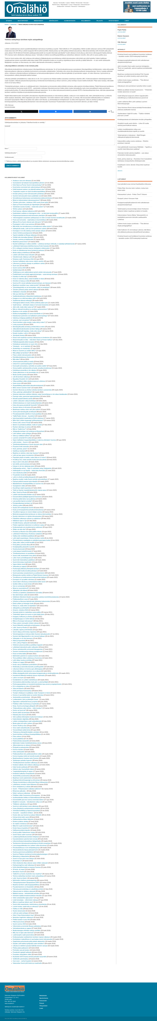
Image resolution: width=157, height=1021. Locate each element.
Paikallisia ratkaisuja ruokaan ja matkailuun (27, 518)
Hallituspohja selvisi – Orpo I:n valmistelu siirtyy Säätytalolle (32, 468)
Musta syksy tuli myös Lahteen (22, 723)
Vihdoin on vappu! (18, 662)
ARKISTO (120, 170)
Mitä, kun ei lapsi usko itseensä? (23, 932)
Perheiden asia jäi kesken (21, 950)
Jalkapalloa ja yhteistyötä (21, 608)
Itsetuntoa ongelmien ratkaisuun (23, 917)
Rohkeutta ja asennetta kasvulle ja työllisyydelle (28, 666)
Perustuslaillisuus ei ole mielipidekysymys (26, 847)
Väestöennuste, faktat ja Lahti (22, 257)
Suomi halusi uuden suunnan (22, 834)
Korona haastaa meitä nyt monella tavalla (26, 756)
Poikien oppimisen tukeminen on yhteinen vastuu (28, 525)
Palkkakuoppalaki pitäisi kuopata (23, 342)
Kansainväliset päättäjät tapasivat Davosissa (27, 496)
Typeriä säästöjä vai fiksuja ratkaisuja (25, 235)
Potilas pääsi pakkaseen (21, 948)
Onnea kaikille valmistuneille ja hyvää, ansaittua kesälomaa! (32, 368)
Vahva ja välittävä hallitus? (21, 435)
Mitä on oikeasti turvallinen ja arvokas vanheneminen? (30, 309)
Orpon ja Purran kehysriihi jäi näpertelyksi (26, 204)
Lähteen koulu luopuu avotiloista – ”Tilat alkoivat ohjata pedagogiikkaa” (133, 81)
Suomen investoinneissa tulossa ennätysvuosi (28, 651)
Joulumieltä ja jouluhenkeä (22, 697)
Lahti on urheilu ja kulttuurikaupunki (24, 477)
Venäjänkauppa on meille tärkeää (23, 619)
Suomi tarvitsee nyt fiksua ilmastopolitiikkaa (27, 734)
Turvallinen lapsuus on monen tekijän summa (27, 512)
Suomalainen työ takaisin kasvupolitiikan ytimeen (28, 183)
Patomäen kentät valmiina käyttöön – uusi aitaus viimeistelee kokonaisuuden (133, 154)
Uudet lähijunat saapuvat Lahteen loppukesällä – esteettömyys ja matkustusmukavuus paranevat (133, 97)
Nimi (7, 148)
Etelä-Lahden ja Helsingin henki (23, 603)
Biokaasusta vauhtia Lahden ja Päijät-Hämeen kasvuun (31, 575)
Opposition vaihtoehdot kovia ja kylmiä (25, 701)
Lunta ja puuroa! (18, 324)
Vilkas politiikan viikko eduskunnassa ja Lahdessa (29, 381)
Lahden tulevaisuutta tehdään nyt (23, 494)
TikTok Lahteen (18, 209)
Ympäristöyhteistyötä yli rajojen (23, 771)
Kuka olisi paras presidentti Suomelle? (25, 405)
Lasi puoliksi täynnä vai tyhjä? (22, 501)
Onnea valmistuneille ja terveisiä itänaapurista (27, 649)
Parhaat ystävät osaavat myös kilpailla (25, 481)
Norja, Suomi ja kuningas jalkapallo (24, 706)
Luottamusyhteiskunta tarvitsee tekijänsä (26, 837)
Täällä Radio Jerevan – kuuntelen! (24, 416)
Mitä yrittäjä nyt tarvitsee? (21, 353)
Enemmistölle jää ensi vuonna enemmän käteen (28, 799)
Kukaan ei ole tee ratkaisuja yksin (23, 466)
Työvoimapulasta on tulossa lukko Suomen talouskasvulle (31, 634)
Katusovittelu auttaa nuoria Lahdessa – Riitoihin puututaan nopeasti (133, 142)
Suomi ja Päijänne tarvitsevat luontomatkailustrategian (30, 854)
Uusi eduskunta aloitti (20, 472)
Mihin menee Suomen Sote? (22, 387)
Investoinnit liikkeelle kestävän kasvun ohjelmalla (28, 675)
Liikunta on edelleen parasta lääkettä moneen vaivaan (30, 946)
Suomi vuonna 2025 (19, 268)
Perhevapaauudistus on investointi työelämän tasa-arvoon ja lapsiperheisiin (37, 684)
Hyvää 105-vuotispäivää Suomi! (23, 507)
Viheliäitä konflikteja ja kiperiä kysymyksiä (26, 810)
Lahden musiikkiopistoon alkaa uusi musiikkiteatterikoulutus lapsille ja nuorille (131, 130)
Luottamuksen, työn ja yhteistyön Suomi (26, 699)
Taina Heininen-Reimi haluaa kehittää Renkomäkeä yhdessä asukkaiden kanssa (134, 108)
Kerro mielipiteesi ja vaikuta (22, 786)
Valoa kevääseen (18, 688)
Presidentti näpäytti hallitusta (22, 952)
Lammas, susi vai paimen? (21, 320)
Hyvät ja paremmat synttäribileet (23, 852)
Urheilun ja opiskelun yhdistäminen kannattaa (27, 592)
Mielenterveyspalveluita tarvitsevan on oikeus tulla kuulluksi (32, 514)
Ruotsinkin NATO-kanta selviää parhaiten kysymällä (29, 956)
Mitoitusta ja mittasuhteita (21, 856)
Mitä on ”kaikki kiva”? (19, 429)
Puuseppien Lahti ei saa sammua (23, 224)
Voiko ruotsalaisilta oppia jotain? (23, 898)
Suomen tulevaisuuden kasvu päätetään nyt (27, 196)
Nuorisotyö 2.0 (17, 861)
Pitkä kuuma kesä (18, 922)
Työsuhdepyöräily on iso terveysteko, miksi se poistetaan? (31, 287)
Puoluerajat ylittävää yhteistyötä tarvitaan (26, 568)
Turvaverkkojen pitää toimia (21, 730)
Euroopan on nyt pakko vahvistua (23, 579)
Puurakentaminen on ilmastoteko (23, 887)
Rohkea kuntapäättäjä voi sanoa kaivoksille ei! (28, 313)
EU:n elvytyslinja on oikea (21, 686)
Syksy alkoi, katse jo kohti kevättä (23, 542)
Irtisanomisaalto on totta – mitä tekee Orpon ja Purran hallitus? (33, 340)
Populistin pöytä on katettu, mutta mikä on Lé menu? (29, 457)
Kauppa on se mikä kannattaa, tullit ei (25, 298)
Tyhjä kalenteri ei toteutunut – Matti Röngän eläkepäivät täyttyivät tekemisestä (131, 136)
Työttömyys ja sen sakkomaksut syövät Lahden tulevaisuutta (32, 272)
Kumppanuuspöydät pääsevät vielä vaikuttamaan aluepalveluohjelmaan (133, 61)
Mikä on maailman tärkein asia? (23, 902)
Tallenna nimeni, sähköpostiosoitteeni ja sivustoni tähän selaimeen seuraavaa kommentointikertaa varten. (40, 161)
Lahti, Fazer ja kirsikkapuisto (22, 558)
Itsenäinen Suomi (18, 871)
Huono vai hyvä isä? (19, 710)
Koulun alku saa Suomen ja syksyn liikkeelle (27, 815)
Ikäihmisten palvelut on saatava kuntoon (26, 656)
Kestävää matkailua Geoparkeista (23, 773)
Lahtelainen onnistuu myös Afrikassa (24, 784)
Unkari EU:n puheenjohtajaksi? (23, 363)
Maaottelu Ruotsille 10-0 (20, 379)
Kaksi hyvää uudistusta (20, 767)
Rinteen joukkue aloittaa (20, 821)
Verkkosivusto (9, 157)
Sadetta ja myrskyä (19, 451)
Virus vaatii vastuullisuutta (21, 728)
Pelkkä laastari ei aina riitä (21, 919)
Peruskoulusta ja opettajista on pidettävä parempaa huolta (31, 540)
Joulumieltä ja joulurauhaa (21, 775)
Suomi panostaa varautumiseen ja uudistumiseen (29, 573)
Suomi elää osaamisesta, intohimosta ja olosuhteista (30, 904)
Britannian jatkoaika (19, 791)
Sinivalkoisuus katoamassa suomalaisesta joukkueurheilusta (32, 198)
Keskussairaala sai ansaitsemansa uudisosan (27, 527)
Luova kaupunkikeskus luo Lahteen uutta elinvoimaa (30, 845)
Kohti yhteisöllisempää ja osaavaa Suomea (27, 867)
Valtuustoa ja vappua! (20, 566)
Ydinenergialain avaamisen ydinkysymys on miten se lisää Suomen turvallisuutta (39, 217)
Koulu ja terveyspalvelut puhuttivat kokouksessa (28, 510)
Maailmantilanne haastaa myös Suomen (26, 758)
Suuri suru (16, 265)
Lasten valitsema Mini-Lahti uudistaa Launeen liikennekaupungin (132, 102)
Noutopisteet (23, 20)
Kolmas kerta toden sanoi (21, 817)
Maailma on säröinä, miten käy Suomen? (26, 453)
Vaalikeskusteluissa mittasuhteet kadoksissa (27, 296)
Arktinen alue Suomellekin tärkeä (23, 769)
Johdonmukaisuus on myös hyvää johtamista (27, 403)
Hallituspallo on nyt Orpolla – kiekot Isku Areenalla (29, 470)
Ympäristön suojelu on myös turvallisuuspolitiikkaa (29, 191)
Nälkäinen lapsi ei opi (20, 520)
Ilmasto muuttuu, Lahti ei (20, 333)
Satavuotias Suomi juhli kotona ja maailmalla (27, 963)
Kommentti (8, 126)
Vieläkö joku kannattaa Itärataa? (23, 237)
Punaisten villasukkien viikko (22, 954)
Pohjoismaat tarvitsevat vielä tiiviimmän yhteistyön (29, 215)
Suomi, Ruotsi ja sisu (19, 725)
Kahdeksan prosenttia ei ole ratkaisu (24, 370)
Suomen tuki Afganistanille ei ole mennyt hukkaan (29, 636)
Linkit (127, 20)
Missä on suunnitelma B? (21, 588)
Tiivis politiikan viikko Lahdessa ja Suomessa (27, 658)
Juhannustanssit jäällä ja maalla (23, 361)
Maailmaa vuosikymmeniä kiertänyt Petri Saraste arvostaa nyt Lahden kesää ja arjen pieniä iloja (133, 75)
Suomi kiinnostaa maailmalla (22, 562)
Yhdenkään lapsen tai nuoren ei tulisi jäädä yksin (28, 614)
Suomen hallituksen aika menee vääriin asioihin (28, 261)
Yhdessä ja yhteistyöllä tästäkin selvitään (26, 732)
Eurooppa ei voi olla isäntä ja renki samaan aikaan (29, 231)
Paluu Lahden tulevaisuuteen (22, 355)
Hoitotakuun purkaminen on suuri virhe (25, 344)
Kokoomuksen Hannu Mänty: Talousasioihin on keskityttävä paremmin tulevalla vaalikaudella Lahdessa (133, 217)
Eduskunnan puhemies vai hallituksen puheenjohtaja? (30, 316)
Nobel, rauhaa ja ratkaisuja (22, 793)
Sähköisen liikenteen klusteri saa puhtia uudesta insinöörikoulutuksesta (36, 597)
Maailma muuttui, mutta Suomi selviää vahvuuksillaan (30, 479)
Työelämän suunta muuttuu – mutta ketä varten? (28, 207)
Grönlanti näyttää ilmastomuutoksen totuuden (27, 895)
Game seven (17, 383)
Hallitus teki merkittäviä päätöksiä (23, 536)
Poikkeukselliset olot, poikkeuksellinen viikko (27, 754)
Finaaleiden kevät (18, 475)
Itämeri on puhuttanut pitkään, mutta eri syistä (27, 425)
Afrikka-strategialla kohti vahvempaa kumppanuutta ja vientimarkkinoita (35, 673)
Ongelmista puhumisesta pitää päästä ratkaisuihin (29, 941)
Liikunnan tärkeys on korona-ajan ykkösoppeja (28, 669)
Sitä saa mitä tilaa (18, 294)
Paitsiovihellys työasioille (21, 741)
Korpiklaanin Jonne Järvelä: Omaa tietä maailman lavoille (134, 166)
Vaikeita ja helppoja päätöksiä (22, 318)
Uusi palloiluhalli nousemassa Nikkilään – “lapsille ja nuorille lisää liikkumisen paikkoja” (135, 148)
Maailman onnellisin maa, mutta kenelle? (26, 285)
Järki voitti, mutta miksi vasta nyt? (23, 307)
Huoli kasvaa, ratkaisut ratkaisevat (24, 211)
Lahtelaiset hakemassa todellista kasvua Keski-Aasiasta (31, 246)
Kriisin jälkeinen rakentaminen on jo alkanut (27, 671)
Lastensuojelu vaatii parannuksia (23, 935)
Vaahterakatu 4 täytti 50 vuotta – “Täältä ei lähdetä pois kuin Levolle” (134, 114)
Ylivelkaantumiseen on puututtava (24, 553)
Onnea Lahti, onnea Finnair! (22, 422)
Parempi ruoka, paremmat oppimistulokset (26, 396)
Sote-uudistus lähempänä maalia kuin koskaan (28, 717)
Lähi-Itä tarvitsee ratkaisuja (21, 377)
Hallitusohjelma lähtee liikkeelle (23, 819)
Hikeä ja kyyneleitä (19, 640)
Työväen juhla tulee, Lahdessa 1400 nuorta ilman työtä (30, 202)
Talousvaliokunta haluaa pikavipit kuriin (25, 850)
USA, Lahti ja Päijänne (20, 643)
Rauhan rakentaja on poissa (22, 427)
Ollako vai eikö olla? (19, 529)
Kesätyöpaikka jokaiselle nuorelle (23, 547)
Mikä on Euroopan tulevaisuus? (23, 621)
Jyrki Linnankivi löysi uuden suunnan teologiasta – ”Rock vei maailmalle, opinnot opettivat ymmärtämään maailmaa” (135, 68)
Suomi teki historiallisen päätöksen (24, 560)
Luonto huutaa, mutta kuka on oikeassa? (26, 906)
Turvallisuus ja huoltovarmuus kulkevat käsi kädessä (30, 577)
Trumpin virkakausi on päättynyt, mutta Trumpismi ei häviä (31, 693)
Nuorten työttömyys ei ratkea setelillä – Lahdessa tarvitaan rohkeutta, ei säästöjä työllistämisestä (44, 244)
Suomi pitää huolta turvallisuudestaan (25, 571)
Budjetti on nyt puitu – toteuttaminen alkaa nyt (27, 802)
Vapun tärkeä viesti (19, 564)
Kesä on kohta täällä (19, 653)
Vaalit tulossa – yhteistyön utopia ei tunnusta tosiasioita (30, 305)
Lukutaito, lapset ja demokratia (22, 629)
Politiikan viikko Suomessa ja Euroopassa (27, 795)
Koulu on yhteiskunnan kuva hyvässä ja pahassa (28, 250)
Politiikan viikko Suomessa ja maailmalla (26, 704)
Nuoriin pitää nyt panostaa (21, 712)
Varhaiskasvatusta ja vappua (22, 928)
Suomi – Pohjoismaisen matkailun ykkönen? (27, 789)
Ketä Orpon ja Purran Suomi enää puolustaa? (27, 185)
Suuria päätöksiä (18, 738)
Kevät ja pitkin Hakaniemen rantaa (24, 832)
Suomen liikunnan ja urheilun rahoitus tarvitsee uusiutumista (32, 390)
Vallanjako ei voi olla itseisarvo (23, 638)
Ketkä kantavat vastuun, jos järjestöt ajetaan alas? (29, 189)
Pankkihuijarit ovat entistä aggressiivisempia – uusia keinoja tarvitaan (35, 274)
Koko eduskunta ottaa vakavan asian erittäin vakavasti (30, 863)
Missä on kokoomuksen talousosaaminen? (26, 200)
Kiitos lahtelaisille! (18, 752)
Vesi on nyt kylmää (19, 586)
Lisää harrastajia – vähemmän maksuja (25, 900)
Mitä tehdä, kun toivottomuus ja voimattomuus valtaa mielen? (32, 226)
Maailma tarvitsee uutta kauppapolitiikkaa (26, 884)
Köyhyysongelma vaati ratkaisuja (23, 865)
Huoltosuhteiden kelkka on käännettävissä (26, 797)
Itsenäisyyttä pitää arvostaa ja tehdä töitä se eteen (29, 326)
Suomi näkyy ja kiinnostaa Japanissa (25, 632)
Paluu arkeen (17, 736)
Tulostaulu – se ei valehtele (21, 346)
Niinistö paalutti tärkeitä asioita (22, 398)
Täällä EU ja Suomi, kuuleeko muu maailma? (27, 874)
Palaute (99, 20)
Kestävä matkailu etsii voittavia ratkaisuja (26, 765)
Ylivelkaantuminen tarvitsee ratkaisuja (25, 762)
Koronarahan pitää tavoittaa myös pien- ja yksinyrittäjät (30, 682)
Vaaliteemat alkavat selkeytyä (22, 300)
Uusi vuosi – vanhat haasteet (22, 961)
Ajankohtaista (69, 20)
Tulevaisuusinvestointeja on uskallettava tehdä (28, 889)
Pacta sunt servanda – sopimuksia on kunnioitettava (29, 220)
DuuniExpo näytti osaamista (22, 488)
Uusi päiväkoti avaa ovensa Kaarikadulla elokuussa (134, 184)
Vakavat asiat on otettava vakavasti (24, 891)
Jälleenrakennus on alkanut (22, 745)
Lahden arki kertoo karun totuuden (24, 254)
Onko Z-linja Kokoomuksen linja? (23, 915)
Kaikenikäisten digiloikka (21, 719)
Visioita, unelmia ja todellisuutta (23, 239)
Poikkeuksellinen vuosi (20, 599)
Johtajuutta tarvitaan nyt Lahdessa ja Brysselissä (28, 431)
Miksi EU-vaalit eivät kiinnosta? (23, 826)
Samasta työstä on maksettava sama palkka (27, 612)
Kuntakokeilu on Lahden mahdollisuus (25, 680)
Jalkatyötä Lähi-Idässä (20, 590)
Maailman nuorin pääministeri (22, 778)
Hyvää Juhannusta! (19, 911)
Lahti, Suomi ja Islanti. (20, 878)
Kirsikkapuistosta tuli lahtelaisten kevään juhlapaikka (135, 119)
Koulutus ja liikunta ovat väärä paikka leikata (27, 531)
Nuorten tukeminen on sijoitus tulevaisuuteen (27, 516)
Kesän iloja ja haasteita (20, 828)
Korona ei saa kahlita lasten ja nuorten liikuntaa (28, 695)
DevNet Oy (24, 1018)
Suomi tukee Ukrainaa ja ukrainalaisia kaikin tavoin (29, 581)
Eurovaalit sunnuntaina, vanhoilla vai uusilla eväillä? (30, 366)
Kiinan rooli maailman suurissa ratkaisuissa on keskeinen (31, 337)
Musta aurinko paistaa (20, 374)
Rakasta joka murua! (19, 714)
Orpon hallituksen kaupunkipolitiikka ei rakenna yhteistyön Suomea (34, 440)
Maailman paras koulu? (20, 241)
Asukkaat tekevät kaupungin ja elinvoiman (26, 780)
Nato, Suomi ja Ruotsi (20, 492)
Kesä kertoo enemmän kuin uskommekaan (26, 187)
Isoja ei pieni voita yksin (20, 462)
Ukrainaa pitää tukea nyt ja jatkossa (24, 499)
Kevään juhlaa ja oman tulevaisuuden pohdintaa (28, 193)
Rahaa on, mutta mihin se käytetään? (25, 605)
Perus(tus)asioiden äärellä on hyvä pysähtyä (27, 414)
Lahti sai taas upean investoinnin (23, 455)
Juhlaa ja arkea (18, 505)
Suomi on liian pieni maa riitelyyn (23, 858)
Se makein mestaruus (20, 823)
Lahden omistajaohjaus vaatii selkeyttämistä (27, 721)
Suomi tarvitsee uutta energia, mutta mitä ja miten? (29, 322)
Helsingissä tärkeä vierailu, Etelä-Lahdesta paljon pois (30, 302)
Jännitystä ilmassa (19, 335)
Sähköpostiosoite (11, 153)
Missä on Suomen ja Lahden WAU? (24, 350)
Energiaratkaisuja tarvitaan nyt (22, 503)
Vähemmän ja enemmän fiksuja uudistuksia (27, 926)
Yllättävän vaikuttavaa (20, 804)
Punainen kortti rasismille (21, 446)
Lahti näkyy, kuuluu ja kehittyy (22, 660)
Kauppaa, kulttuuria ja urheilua (22, 616)
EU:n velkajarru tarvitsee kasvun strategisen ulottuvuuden (31, 248)
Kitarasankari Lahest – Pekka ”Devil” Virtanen (132, 194)
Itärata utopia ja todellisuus (21, 252)
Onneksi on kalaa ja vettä (21, 281)
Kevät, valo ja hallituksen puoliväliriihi (25, 664)
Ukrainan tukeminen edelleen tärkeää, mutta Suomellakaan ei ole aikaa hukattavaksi (40, 394)
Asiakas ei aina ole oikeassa (22, 180)
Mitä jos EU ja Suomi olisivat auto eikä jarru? (27, 222)
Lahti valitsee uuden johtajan (22, 433)
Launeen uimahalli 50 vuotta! (22, 438)
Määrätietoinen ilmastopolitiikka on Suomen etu (28, 483)
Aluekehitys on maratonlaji (21, 348)
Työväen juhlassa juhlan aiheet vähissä (25, 289)
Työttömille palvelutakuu (20, 959)
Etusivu (9, 20)
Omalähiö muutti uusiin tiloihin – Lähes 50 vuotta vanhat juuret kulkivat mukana (133, 124)
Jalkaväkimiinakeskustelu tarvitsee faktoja (26, 329)
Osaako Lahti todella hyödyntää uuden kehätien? (28, 943)
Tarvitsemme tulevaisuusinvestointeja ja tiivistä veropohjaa (31, 843)
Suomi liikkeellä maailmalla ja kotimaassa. (26, 625)
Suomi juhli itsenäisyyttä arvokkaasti (24, 411)
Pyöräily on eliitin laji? (20, 276)
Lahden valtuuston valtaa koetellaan (24, 401)
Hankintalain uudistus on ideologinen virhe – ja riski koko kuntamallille (35, 213)
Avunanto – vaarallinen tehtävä (23, 813)
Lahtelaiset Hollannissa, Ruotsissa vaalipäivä (27, 534)
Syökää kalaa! (17, 270)
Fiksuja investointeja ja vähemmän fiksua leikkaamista (30, 782)
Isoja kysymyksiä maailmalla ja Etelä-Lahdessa (28, 418)
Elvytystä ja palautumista (21, 747)
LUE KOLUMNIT (122, 32)
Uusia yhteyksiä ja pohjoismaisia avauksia (26, 808)
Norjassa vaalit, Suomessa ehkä (23, 259)
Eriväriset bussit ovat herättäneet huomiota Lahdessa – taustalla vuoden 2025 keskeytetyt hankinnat (135, 55)
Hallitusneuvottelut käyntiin (21, 830)
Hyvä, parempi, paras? (20, 449)
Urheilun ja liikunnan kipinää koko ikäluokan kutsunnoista (31, 601)
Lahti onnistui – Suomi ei (21, 442)
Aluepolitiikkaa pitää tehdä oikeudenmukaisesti (28, 385)
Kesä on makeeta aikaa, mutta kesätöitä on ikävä (28, 278)
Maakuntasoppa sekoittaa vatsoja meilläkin (26, 930)
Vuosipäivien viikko (19, 486)
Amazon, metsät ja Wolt (20, 610)
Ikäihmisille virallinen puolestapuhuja (25, 880)
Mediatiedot (38, 20)
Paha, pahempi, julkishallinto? (22, 392)
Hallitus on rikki (18, 908)
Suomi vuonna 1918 (19, 924)
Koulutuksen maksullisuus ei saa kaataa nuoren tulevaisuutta (32, 939)
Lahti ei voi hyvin (18, 677)
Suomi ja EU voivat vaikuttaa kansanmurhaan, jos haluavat (32, 283)
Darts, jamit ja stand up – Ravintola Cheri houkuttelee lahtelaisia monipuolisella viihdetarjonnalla (135, 160)
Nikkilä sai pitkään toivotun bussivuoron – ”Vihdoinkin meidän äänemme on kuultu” (135, 91)
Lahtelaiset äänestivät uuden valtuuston (25, 647)
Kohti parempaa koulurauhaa (22, 690)
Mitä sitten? (16, 359)
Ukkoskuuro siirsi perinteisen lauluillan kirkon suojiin (134, 86)
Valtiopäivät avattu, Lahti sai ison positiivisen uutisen (30, 228)
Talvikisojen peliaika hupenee (22, 760)
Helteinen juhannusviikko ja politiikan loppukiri (28, 645)
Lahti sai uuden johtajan (20, 913)
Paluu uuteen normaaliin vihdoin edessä (26, 623)
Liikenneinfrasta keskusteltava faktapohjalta (27, 841)
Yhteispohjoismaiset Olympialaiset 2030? (26, 882)
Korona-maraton (18, 749)
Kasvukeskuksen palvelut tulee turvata (25, 839)
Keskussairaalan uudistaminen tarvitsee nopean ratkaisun (31, 937)
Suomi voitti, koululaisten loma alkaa (24, 555)
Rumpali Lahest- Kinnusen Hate (128, 198)
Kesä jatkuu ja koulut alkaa (21, 544)
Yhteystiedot (114, 20)
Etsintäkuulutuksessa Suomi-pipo (23, 357)
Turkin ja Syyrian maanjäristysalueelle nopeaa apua (29, 490)
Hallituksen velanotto (19, 292)
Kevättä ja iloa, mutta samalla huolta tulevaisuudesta (30, 459)
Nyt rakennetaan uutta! (20, 595)
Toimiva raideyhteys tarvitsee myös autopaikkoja (28, 876)
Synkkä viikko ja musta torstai (22, 584)
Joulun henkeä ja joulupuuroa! (22, 233)
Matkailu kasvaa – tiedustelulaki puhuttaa (26, 893)
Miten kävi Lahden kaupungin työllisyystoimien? (28, 420)
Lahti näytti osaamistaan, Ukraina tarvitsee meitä (28, 538)
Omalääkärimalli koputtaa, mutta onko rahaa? (27, 331)
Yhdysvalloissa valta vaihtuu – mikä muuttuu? (27, 708)
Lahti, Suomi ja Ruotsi (20, 627)
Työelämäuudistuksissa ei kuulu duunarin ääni (28, 444)
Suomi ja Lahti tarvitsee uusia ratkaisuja (25, 806)
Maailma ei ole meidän (20, 311)
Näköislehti (53, 20)
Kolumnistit (86, 20)
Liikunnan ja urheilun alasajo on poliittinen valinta (29, 263)
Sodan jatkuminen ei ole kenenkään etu (25, 372)
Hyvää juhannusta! (19, 549)
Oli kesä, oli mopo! (19, 869)
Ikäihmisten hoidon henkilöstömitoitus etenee (27, 743)
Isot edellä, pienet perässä (21, 464)
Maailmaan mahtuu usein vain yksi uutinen (26, 409)
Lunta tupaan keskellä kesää (22, 551)
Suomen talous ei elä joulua (22, 407)
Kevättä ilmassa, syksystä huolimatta (24, 523)
